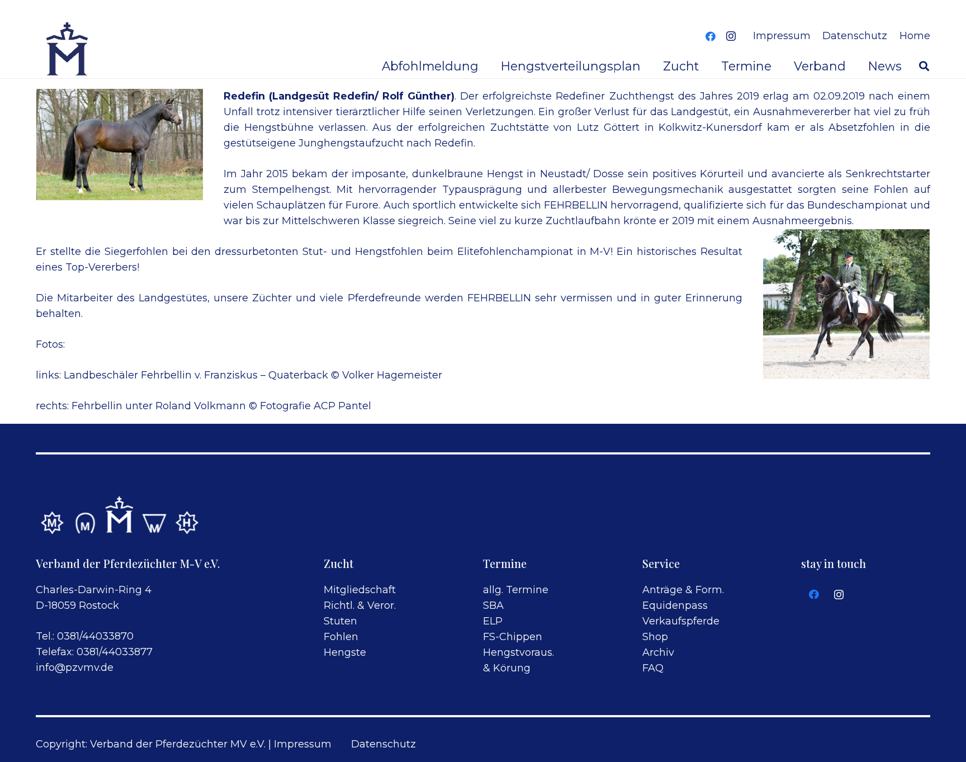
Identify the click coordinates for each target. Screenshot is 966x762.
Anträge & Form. (683, 590)
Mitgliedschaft (360, 590)
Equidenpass (675, 605)
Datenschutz (383, 744)
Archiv (658, 652)
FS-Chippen (512, 637)
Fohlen (341, 637)
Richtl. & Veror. (360, 605)
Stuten (340, 621)
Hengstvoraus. (518, 652)
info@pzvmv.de (74, 667)
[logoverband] (68, 50)
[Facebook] (710, 36)
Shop (655, 637)
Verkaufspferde (680, 621)
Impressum (303, 744)
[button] (924, 66)
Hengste (345, 652)
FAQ (653, 668)
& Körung (507, 668)
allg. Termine (515, 590)
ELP (493, 621)
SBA (493, 605)
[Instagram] (731, 36)
